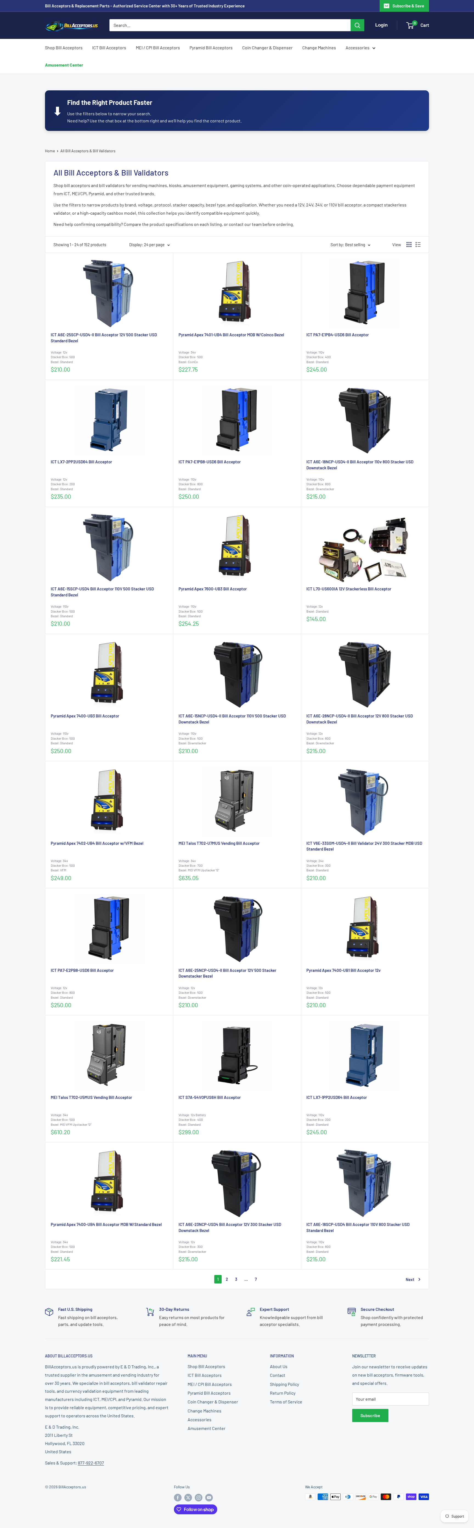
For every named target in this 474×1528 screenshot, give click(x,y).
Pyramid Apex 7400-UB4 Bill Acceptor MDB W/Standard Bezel (106, 1224)
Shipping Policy (284, 1384)
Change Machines (319, 47)
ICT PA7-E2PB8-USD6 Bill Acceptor (82, 970)
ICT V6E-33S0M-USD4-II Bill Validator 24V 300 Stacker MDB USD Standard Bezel (364, 846)
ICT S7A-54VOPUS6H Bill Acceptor (210, 1097)
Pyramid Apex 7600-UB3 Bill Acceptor (213, 588)
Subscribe (370, 1415)
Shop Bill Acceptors (64, 47)
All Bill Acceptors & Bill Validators (87, 150)
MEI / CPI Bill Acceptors (158, 47)
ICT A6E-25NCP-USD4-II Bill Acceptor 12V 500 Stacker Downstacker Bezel (227, 973)
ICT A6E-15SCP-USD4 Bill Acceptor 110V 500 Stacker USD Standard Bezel (102, 591)
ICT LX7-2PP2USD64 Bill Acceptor (81, 461)
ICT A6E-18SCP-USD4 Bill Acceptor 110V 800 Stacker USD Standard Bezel (358, 1227)
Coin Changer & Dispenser (267, 47)
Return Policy (282, 1392)
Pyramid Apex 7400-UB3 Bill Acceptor (85, 715)
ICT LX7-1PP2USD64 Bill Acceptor (336, 1097)
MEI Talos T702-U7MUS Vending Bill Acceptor (219, 843)
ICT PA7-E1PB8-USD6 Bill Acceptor (210, 461)
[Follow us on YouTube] (209, 1497)
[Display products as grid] (409, 244)
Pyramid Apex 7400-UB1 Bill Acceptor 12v (343, 970)
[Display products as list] (418, 244)
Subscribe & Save (408, 5)
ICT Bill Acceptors (109, 47)
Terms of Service (286, 1401)
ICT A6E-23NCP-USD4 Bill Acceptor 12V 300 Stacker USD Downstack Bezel (230, 1227)
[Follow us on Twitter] (188, 1497)
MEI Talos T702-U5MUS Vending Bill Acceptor (91, 1097)
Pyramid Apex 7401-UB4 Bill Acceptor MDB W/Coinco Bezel (231, 334)
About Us (278, 1366)
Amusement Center (64, 64)
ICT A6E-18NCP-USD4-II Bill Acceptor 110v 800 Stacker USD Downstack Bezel (359, 464)
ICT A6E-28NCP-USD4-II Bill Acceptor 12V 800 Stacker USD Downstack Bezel (359, 718)
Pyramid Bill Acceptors (211, 47)
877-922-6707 (91, 1462)
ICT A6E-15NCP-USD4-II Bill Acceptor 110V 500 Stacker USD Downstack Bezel (232, 718)
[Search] (357, 25)
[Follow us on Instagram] (198, 1497)
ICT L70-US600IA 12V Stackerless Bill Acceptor (348, 588)
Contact (277, 1375)
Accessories (357, 47)
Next (410, 1279)
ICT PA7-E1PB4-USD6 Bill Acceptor (337, 334)
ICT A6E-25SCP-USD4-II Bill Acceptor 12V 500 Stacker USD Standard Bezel (104, 337)
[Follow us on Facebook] (178, 1497)
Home (50, 150)
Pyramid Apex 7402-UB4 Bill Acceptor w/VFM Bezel (97, 843)
